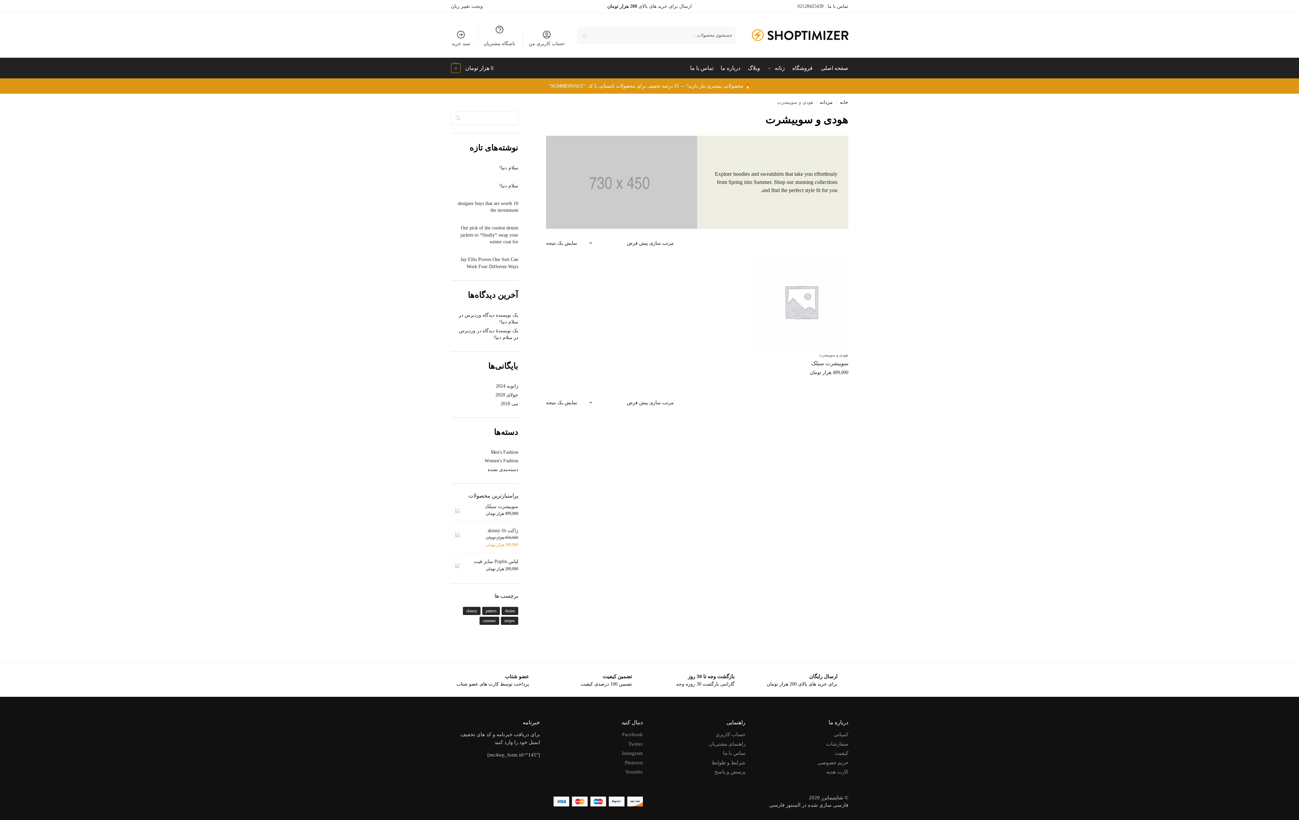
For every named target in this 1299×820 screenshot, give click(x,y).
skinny (471, 611)
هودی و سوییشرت (833, 355)
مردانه (826, 102)
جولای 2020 (506, 394)
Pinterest (634, 762)
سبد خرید (461, 43)
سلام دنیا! (508, 167)
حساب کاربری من (547, 43)
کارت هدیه (837, 772)
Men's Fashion (504, 452)
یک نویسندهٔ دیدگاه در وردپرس (488, 330)
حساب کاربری (730, 734)
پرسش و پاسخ (730, 772)
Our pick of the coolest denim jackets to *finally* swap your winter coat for (489, 234)
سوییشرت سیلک (829, 363)
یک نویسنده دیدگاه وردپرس (491, 315)
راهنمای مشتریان (727, 744)
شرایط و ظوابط (728, 762)
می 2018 (509, 403)
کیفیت (841, 753)
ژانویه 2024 (507, 386)
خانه (844, 102)
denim (510, 611)
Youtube (634, 772)
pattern (491, 611)
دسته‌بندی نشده (503, 469)
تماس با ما (734, 753)
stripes (509, 620)
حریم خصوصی (832, 762)
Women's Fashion (501, 460)
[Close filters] (544, 116)
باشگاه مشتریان (499, 43)
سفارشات (837, 744)
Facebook (632, 734)
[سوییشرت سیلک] (801, 302)
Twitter (635, 744)
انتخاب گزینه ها (801, 386)
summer (489, 620)
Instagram (632, 753)
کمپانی (841, 734)
